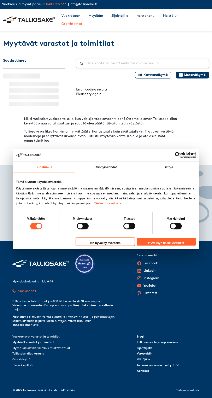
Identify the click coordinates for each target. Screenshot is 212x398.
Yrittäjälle (143, 359)
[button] (175, 16)
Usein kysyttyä (22, 365)
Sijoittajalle (144, 348)
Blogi (140, 336)
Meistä (168, 16)
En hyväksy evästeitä (105, 242)
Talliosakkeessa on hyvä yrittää (158, 365)
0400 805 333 (56, 4)
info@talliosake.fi (83, 4)
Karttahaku (145, 16)
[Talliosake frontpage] (29, 20)
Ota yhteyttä (71, 24)
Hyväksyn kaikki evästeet (166, 242)
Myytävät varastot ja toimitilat (33, 342)
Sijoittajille (119, 16)
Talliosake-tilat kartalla (28, 353)
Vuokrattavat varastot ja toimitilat (36, 336)
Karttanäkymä (155, 75)
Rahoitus (143, 371)
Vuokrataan (70, 16)
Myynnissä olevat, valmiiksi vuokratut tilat (41, 348)
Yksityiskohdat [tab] (106, 167)
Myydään (96, 16)
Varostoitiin (145, 353)
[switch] (83, 226)
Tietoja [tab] (168, 167)
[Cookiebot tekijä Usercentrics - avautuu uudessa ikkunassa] (178, 155)
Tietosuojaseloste (108, 203)
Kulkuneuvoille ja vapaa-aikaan (158, 342)
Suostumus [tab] (44, 167)
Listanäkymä (195, 75)
